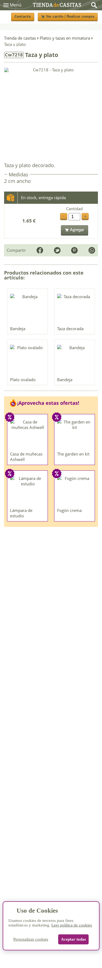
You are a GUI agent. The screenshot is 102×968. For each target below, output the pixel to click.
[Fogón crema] (74, 490)
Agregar (77, 229)
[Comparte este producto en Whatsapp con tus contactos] (91, 250)
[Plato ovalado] (27, 360)
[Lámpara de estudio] (27, 490)
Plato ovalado (23, 379)
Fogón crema (69, 510)
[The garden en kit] (74, 434)
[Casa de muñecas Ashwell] (27, 434)
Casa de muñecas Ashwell (26, 456)
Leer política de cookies (71, 925)
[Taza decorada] (74, 309)
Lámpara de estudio (21, 513)
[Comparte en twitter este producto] (57, 250)
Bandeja (17, 328)
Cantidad (74, 209)
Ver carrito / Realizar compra (70, 16)
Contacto (22, 16)
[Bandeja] (27, 309)
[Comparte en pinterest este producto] (74, 250)
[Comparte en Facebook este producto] (39, 250)
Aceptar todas (73, 939)
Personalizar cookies (30, 939)
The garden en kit (73, 454)
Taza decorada (70, 328)
